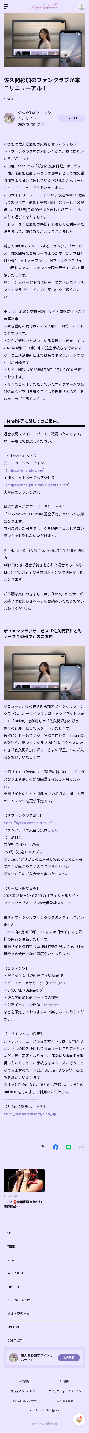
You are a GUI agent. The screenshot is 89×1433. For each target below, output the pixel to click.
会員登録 (68, 1357)
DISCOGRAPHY (18, 1300)
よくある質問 (65, 1401)
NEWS (8, 99)
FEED (11, 1246)
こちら (52, 830)
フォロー (74, 118)
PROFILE (13, 1287)
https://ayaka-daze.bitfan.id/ (28, 823)
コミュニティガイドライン (65, 1391)
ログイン (81, 6)
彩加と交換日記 (18, 1313)
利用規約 (65, 1381)
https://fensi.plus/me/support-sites (37, 485)
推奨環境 (24, 1381)
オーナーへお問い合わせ (44, 1410)
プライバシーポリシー (24, 1391)
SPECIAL (13, 1327)
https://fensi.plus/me (25, 470)
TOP (10, 1233)
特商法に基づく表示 (24, 1401)
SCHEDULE (15, 1273)
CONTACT (14, 1340)
